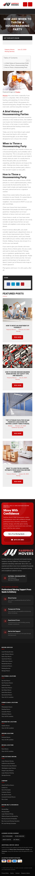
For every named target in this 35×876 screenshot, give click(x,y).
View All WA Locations (8, 728)
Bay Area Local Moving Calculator (10, 821)
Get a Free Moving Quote (17, 534)
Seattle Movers (6, 725)
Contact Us (4, 787)
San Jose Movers (6, 680)
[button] (17, 11)
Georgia (27, 849)
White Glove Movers (7, 661)
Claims (12, 873)
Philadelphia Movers (7, 707)
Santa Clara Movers (7, 687)
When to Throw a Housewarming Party (16, 65)
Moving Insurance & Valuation (9, 818)
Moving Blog (5, 809)
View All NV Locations (7, 751)
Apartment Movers (7, 659)
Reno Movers (5, 749)
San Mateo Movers (6, 690)
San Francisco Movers (7, 683)
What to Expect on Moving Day (10, 816)
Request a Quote (25, 873)
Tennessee (4, 851)
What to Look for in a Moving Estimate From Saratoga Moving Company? (17, 470)
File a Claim (5, 799)
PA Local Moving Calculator (9, 823)
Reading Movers (6, 709)
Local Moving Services (7, 652)
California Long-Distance (8, 763)
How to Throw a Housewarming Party (16, 67)
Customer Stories (6, 792)
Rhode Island (13, 849)
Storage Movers (6, 671)
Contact (18, 873)
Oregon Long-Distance (8, 770)
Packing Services (6, 668)
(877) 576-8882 (17, 540)
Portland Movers (6, 737)
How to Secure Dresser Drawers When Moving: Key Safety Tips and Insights (17, 373)
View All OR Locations (7, 740)
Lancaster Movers (6, 711)
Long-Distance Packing (8, 773)
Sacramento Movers (7, 695)
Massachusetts (21, 849)
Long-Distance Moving (7, 761)
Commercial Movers (7, 666)
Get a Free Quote (6, 790)
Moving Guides (5, 811)
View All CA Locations (7, 697)
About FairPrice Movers (8, 785)
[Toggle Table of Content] (27, 60)
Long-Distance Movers (7, 654)
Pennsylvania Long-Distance (9, 766)
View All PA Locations (7, 716)
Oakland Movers (6, 685)
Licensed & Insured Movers (9, 797)
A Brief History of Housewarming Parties (17, 63)
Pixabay (17, 92)
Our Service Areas (6, 794)
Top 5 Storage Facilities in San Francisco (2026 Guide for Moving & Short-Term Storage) (17, 422)
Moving (5, 96)
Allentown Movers (6, 714)
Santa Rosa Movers (7, 692)
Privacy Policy (5, 873)
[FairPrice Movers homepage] (17, 552)
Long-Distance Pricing (7, 814)
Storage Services (6, 775)
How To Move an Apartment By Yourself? (17, 326)
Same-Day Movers (6, 656)
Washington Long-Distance (9, 768)
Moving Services (9, 51)
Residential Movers (7, 663)
